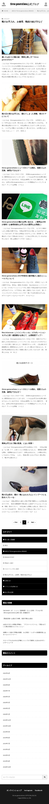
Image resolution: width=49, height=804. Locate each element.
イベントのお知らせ (11, 586)
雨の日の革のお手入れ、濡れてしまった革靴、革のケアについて (24, 115)
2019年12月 (7, 720)
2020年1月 (6, 714)
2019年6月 (6, 749)
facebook (38, 790)
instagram (28, 790)
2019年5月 (6, 755)
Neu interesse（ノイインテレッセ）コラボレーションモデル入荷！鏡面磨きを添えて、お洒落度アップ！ (24, 333)
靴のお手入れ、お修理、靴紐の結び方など (18, 575)
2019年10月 (7, 726)
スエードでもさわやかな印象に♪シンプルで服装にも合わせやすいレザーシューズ (24, 641)
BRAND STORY (9, 557)
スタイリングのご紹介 (12, 569)
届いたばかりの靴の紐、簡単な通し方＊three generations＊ (20, 58)
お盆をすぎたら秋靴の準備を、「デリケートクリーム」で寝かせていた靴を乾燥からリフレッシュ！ (24, 625)
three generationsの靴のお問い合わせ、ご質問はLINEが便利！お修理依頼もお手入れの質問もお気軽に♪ (24, 223)
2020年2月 (6, 708)
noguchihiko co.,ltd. (24, 798)
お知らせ (8, 580)
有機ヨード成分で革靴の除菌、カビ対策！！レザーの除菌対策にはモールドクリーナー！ (24, 633)
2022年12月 (7, 679)
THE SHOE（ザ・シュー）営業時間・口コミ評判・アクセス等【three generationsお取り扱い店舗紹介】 (23, 612)
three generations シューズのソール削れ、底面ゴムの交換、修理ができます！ (24, 169)
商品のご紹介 (9, 563)
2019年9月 (6, 732)
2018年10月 (7, 767)
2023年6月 (6, 673)
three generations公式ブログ (24, 4)
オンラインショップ (14, 790)
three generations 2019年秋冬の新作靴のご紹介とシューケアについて (24, 277)
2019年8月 (6, 738)
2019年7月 (6, 743)
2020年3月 (6, 702)
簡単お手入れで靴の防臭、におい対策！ (18, 443)
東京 (6, 545)
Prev (16, 522)
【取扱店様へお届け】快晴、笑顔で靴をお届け (18, 618)
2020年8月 (6, 685)
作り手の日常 (9, 592)
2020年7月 (6, 691)
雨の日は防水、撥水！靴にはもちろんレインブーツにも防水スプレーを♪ (24, 495)
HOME (6, 11)
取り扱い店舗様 (10, 539)
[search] (44, 777)
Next (32, 522)
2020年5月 (6, 697)
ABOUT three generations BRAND (23, 11)
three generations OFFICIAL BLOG (24, 795)
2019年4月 (6, 761)
